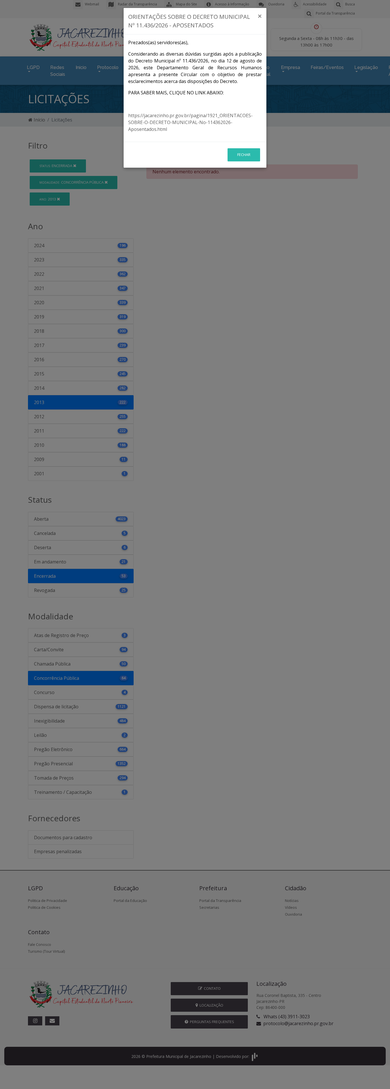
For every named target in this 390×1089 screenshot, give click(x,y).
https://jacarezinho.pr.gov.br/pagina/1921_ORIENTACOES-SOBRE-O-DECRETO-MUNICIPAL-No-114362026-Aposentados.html (190, 122)
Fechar (243, 154)
